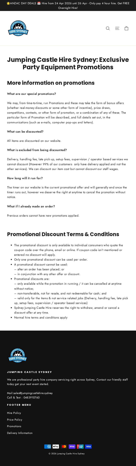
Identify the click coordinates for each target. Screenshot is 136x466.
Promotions (14, 426)
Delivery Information (20, 433)
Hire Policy (14, 413)
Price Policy (14, 420)
